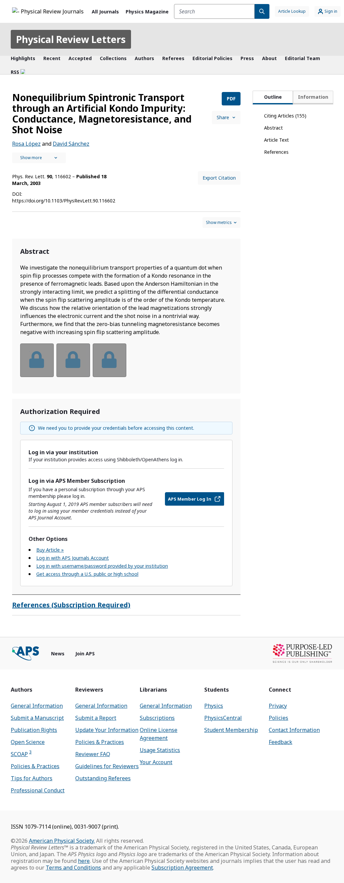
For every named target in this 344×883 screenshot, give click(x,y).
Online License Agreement (158, 734)
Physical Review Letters (71, 39)
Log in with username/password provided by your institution (102, 566)
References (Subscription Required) (71, 604)
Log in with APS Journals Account (72, 558)
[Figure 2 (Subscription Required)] (73, 360)
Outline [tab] (273, 97)
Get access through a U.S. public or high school (87, 574)
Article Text (276, 140)
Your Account (156, 762)
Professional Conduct (37, 790)
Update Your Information (106, 730)
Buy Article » (50, 550)
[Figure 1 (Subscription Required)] (37, 360)
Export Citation (219, 178)
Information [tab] (313, 97)
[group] (126, 364)
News (57, 653)
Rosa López (26, 143)
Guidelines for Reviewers (107, 766)
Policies (278, 718)
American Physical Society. (62, 840)
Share (223, 117)
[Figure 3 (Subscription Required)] (109, 360)
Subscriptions (157, 718)
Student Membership (231, 730)
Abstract (273, 128)
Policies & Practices (35, 766)
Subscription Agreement (182, 867)
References (276, 152)
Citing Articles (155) (285, 115)
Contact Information (294, 730)
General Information (37, 705)
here (84, 861)
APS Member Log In (189, 499)
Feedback (280, 742)
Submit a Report (95, 718)
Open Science (28, 742)
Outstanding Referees (103, 778)
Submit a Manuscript (37, 718)
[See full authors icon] (39, 157)
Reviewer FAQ (92, 754)
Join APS (85, 653)
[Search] (262, 11)
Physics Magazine (147, 11)
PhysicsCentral (223, 718)
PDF (231, 98)
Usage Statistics (160, 750)
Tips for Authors (31, 778)
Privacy (278, 705)
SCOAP (21, 754)
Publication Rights (34, 730)
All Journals (105, 11)
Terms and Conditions (73, 867)
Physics (213, 705)
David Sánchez (71, 143)
